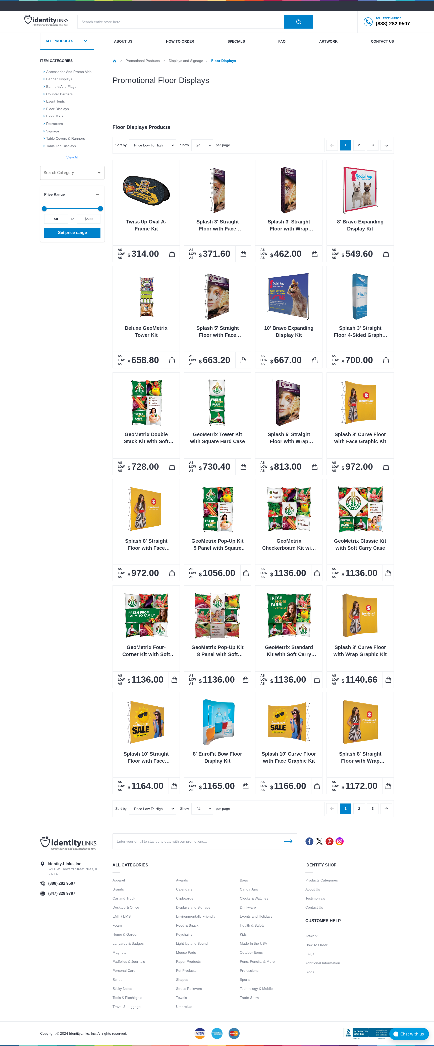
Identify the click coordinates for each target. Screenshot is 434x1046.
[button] (72, 194)
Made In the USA (253, 943)
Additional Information (322, 963)
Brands (118, 889)
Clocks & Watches (254, 898)
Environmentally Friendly (195, 916)
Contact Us (314, 907)
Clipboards (184, 898)
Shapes (182, 980)
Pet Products (186, 971)
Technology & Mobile (256, 989)
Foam (117, 925)
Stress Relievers (189, 989)
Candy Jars (249, 889)
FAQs (309, 954)
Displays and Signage (193, 907)
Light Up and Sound (192, 943)
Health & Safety (252, 925)
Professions (249, 971)
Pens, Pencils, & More (257, 961)
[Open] (99, 172)
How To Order (316, 945)
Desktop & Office (126, 907)
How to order (180, 41)
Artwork (328, 41)
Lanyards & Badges (128, 943)
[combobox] (68, 173)
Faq (282, 41)
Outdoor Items (251, 952)
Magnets (119, 952)
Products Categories (321, 880)
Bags (244, 880)
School (118, 980)
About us (123, 41)
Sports (245, 980)
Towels (181, 998)
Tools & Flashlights (127, 998)
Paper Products (188, 961)
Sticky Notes (122, 989)
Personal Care (124, 971)
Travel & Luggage (127, 1007)
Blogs (309, 972)
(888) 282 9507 (61, 883)
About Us (312, 889)
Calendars (184, 889)
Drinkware (248, 907)
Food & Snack (187, 925)
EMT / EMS (122, 916)
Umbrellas (184, 1007)
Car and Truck (124, 898)
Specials (236, 41)
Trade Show (249, 998)
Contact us (382, 41)
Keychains (184, 934)
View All (72, 157)
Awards (182, 880)
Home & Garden (125, 934)
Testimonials (315, 898)
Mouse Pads (186, 952)
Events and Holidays (256, 916)
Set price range (72, 232)
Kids (243, 934)
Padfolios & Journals (129, 961)
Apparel (119, 880)
